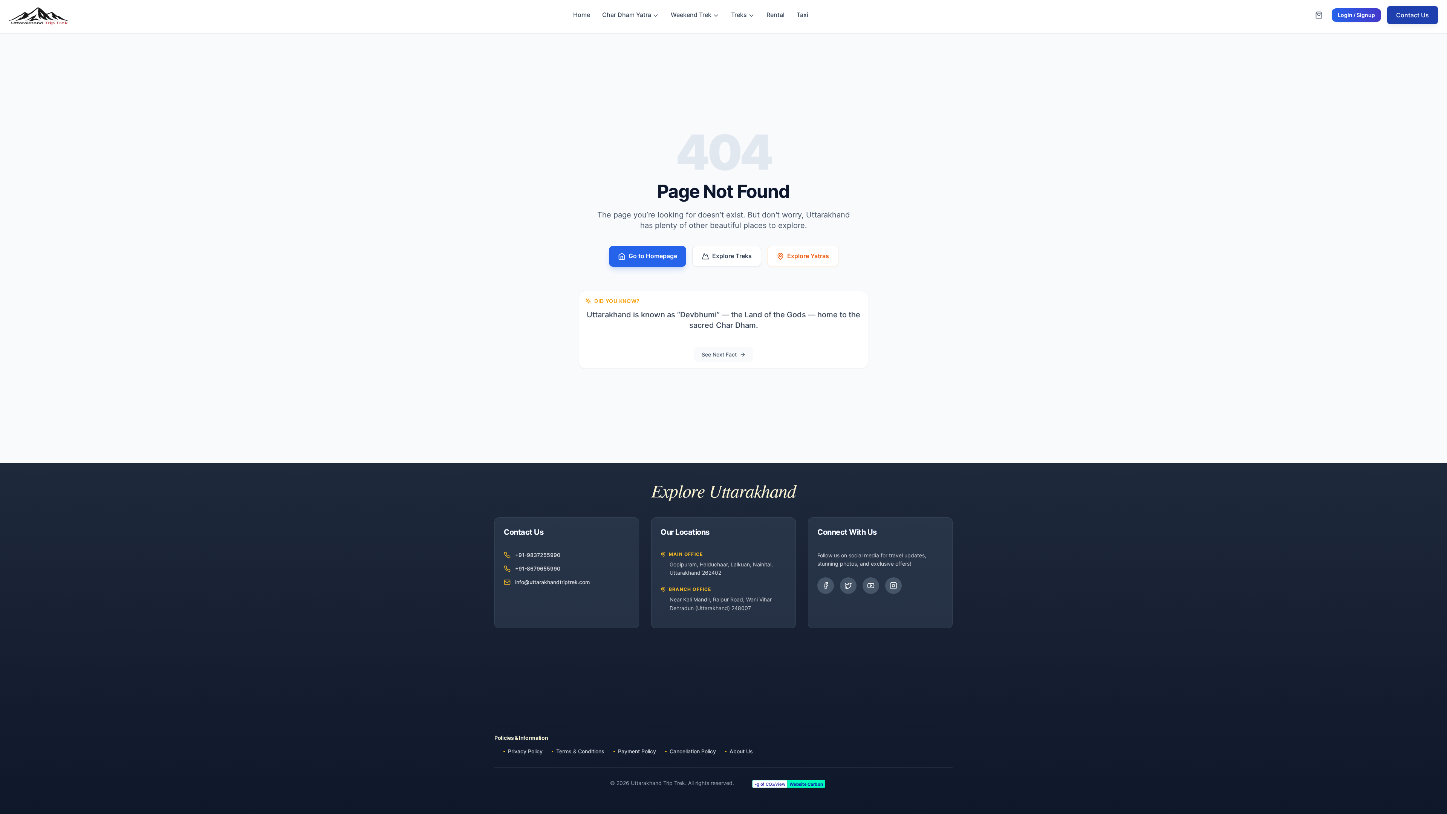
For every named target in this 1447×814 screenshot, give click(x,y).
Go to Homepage (653, 256)
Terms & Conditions (580, 751)
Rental (775, 14)
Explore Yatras (808, 256)
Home (581, 14)
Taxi (802, 14)
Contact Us (1412, 15)
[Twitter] (848, 585)
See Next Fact (719, 354)
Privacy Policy (525, 751)
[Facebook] (825, 585)
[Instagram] (893, 585)
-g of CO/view (769, 783)
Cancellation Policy (693, 751)
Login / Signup (1356, 15)
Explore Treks (732, 256)
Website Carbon (806, 783)
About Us (741, 751)
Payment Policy (637, 751)
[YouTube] (871, 585)
